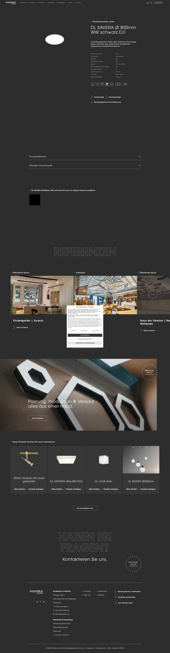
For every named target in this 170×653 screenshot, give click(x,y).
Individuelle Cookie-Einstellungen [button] (85, 343)
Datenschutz (100, 648)
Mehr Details (19, 489)
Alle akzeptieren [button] (85, 335)
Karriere (101, 595)
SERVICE (70, 2)
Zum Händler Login (125, 603)
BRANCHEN (41, 2)
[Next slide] (153, 294)
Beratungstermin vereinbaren (129, 591)
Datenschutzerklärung (95, 325)
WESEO (121, 648)
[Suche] (148, 2)
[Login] (151, 2)
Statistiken (85, 330)
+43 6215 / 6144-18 (61, 635)
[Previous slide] (17, 294)
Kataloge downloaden (126, 597)
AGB (108, 648)
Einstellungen (87, 326)
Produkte (87, 591)
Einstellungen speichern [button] (85, 339)
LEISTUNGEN (50, 2)
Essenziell (74, 330)
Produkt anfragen (36, 489)
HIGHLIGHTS (23, 2)
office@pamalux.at (62, 614)
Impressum (90, 648)
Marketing (97, 330)
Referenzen (102, 591)
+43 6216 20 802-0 (61, 606)
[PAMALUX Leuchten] (11, 2)
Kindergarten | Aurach (28, 320)
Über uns (87, 595)
